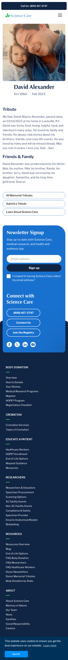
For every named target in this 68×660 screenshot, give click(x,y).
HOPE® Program (15, 400)
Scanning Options (16, 496)
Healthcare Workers (17, 449)
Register (11, 396)
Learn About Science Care (22, 212)
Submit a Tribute (16, 203)
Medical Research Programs (22, 391)
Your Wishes (13, 386)
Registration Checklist (19, 405)
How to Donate (14, 382)
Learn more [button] (49, 645)
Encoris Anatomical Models (22, 519)
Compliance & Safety (18, 510)
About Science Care (17, 600)
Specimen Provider (17, 515)
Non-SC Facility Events (19, 506)
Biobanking (12, 524)
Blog (8, 548)
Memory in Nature (16, 605)
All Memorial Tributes (19, 195)
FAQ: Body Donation (17, 558)
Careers (10, 628)
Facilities (11, 619)
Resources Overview (18, 544)
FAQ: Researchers (16, 562)
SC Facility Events (16, 501)
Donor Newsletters (17, 571)
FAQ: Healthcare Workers (20, 567)
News (9, 614)
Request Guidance (16, 463)
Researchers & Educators (20, 487)
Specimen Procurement (20, 492)
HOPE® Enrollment (16, 454)
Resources (12, 467)
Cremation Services (17, 425)
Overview (11, 377)
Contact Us (23, 322)
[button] (59, 15)
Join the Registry (23, 332)
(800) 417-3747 (23, 312)
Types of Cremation (17, 429)
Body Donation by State (19, 580)
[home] (18, 15)
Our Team (11, 610)
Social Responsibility (18, 623)
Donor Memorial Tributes (20, 576)
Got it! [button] (16, 654)
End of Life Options (17, 458)
